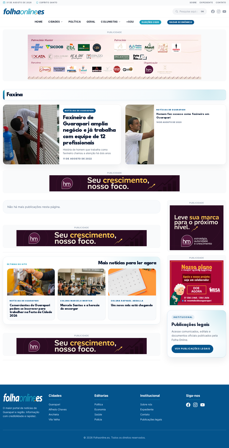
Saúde (98, 414)
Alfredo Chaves (58, 409)
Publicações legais (151, 419)
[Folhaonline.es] (24, 11)
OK (202, 11)
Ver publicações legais (192, 348)
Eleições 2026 (150, 22)
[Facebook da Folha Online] (213, 11)
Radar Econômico (180, 22)
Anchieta (54, 414)
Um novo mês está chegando (132, 305)
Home (39, 21)
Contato (221, 2)
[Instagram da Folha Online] (218, 11)
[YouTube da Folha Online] (224, 11)
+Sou (130, 21)
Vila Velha (54, 419)
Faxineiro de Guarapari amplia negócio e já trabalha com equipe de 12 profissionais (89, 130)
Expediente (206, 2)
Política (75, 21)
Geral (91, 21)
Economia (100, 409)
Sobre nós (146, 404)
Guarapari (54, 404)
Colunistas (109, 21)
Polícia (98, 419)
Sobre (193, 2)
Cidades (54, 21)
